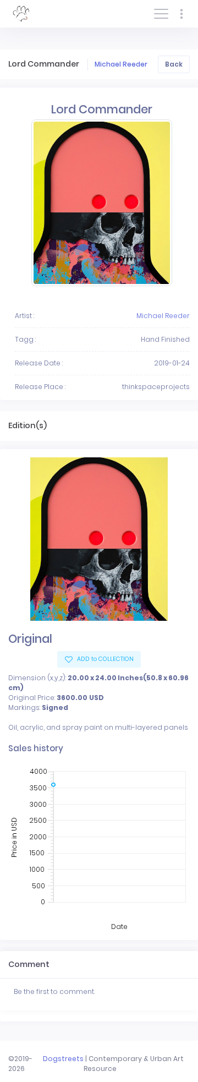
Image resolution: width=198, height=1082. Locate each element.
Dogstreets (63, 1058)
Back (174, 64)
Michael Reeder (121, 64)
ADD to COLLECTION (104, 659)
